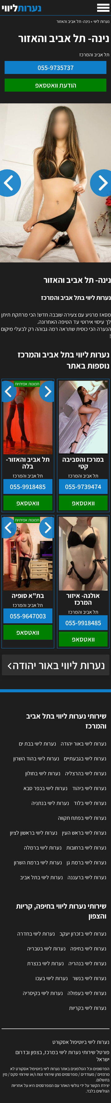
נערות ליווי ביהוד (89, 788)
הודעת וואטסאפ (55, 85)
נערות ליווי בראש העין (84, 832)
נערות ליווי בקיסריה (43, 993)
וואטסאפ (83, 503)
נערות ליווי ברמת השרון (38, 862)
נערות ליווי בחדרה (36, 933)
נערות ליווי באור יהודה (59, 665)
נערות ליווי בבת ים (37, 743)
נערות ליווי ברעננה (87, 877)
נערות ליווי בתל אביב (41, 877)
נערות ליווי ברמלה (43, 847)
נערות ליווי (101, 21)
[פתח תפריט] (103, 7)
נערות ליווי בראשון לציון (33, 832)
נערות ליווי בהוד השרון (36, 758)
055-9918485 (28, 486)
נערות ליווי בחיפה (88, 948)
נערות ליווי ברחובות (86, 847)
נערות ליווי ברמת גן (86, 862)
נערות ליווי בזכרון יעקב (83, 933)
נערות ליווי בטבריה (46, 948)
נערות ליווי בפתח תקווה (82, 817)
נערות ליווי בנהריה (87, 963)
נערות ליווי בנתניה (50, 803)
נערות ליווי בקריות (87, 1007)
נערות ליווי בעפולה (87, 993)
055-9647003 (28, 616)
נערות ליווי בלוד (90, 803)
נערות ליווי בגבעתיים (85, 758)
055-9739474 (83, 486)
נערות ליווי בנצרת (45, 963)
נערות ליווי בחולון (42, 773)
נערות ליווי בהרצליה (85, 773)
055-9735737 (56, 67)
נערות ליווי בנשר (89, 978)
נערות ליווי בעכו (51, 978)
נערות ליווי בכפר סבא (45, 788)
